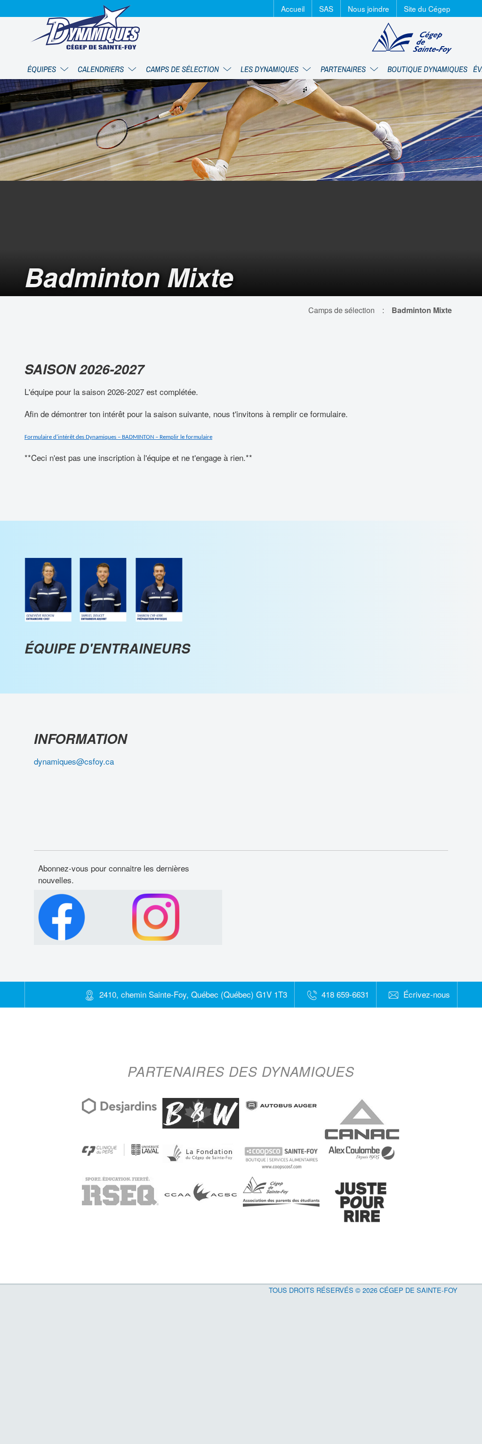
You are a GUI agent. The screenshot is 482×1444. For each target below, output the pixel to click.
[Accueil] (85, 27)
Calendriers (102, 69)
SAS (326, 8)
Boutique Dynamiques (427, 69)
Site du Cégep (427, 8)
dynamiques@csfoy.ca (74, 761)
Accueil (293, 8)
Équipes (42, 69)
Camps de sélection (183, 69)
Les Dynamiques (270, 69)
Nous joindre (368, 8)
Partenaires (344, 69)
